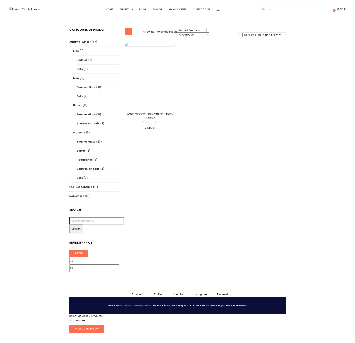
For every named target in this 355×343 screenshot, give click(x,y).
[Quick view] (142, 101)
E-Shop (157, 9)
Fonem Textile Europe (138, 305)
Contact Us (201, 9)
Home (109, 9)
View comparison (87, 328)
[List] (137, 31)
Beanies (82, 60)
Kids (76, 51)
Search (76, 229)
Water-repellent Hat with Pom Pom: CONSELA (150, 115)
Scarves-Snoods (88, 123)
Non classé (76, 196)
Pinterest (222, 294)
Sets (80, 69)
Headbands (85, 160)
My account (178, 9)
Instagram (200, 294)
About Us (126, 9)
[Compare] (149, 101)
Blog (142, 9)
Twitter (158, 294)
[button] (339, 9)
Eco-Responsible (80, 187)
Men (76, 78)
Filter (79, 253)
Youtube (178, 294)
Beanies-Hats (86, 87)
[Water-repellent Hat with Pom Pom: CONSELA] (150, 74)
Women (78, 132)
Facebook (137, 294)
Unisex (77, 105)
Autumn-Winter (80, 42)
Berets (81, 151)
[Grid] (128, 31)
